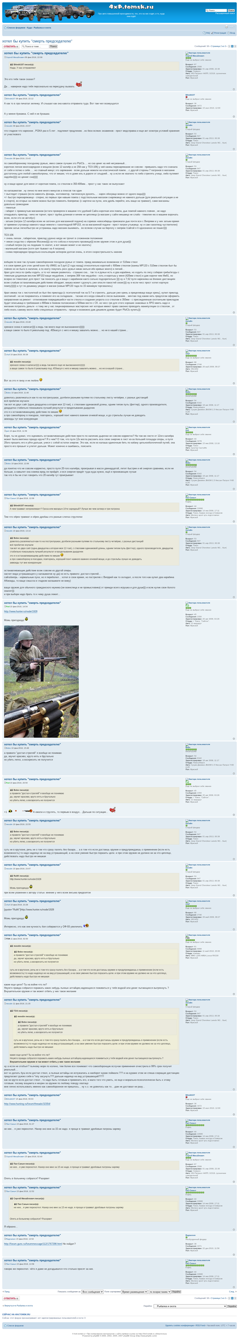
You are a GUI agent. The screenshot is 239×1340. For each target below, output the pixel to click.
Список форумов (16, 28)
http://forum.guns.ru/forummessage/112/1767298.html (33, 1243)
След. (232, 1291)
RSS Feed (200, 1325)
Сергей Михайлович (15, 57)
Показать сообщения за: (69, 1291)
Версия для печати (226, 27)
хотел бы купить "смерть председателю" (37, 41)
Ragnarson (11, 1239)
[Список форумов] (50, 21)
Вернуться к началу (234, 89)
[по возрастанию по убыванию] (165, 1291)
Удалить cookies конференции (179, 1325)
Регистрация (220, 33)
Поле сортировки (112, 1291)
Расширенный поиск (225, 13)
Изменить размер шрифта (232, 27)
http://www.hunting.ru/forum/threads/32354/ (27, 1103)
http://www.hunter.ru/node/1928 (20, 611)
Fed (8, 607)
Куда (29, 28)
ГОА (8, 939)
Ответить (6, 45)
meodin (9, 126)
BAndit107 (10, 99)
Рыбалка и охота (42, 28)
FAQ (208, 33)
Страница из (218, 46)
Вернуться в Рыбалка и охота (18, 1305)
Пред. (7, 1291)
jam (7, 431)
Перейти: (148, 1306)
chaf (8, 355)
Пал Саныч (11, 498)
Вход (232, 33)
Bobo (8, 393)
